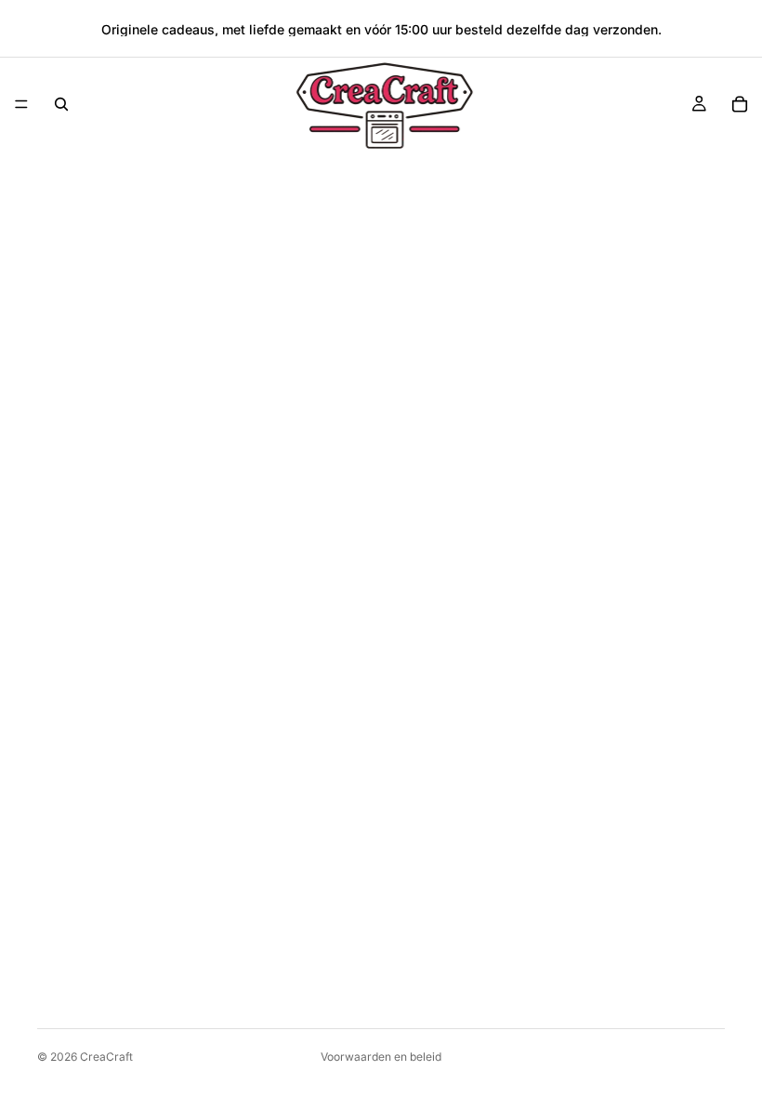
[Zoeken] (61, 104)
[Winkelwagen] (739, 104)
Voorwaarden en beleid (381, 1057)
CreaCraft (106, 1057)
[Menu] (21, 104)
